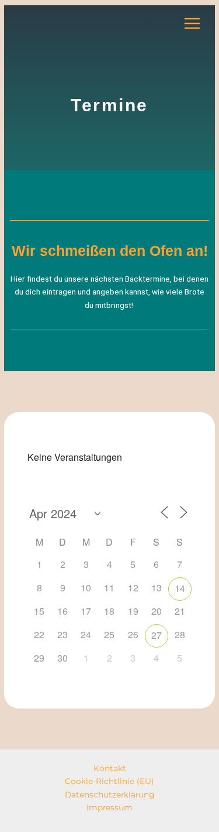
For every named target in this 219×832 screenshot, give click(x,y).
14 (180, 588)
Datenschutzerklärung (109, 794)
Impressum (109, 807)
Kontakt (109, 768)
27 (156, 635)
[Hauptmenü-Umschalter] (192, 23)
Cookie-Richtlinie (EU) (109, 781)
